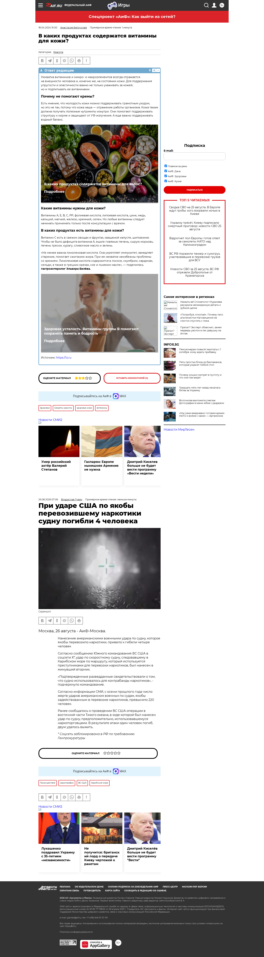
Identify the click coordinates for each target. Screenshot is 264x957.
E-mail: (168, 150)
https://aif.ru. (71, 926)
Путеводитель (92, 890)
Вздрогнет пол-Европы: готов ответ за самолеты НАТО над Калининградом (194, 241)
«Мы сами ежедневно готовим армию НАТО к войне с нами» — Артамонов (201, 414)
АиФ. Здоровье (177, 176)
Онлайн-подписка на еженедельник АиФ (133, 887)
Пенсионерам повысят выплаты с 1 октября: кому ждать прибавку (200, 351)
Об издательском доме (89, 887)
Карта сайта (112, 890)
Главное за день (177, 166)
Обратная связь (69, 890)
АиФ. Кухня (174, 181)
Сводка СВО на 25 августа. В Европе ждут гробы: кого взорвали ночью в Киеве (194, 211)
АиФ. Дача (174, 171)
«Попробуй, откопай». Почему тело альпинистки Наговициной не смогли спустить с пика (201, 317)
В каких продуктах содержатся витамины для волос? (93, 184)
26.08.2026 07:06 (48, 499)
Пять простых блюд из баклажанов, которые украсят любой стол (200, 363)
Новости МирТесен (179, 429)
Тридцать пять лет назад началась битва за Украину (200, 389)
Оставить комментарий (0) (132, 378)
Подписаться (195, 190)
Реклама (65, 887)
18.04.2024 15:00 (47, 27)
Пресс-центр (170, 887)
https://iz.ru (63, 357)
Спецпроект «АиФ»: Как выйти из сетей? (132, 16)
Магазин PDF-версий (194, 887)
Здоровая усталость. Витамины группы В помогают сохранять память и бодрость (91, 331)
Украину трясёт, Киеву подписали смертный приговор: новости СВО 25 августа (194, 226)
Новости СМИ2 (50, 420)
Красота (58, 52)
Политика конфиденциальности (76, 932)
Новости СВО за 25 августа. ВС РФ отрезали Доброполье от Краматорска (194, 272)
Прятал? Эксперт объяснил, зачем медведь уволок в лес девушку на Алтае (200, 330)
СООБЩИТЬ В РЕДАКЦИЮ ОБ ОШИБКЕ (145, 890)
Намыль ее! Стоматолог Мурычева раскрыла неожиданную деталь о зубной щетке (201, 304)
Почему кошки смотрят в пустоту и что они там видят (200, 376)
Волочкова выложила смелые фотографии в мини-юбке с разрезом (201, 402)
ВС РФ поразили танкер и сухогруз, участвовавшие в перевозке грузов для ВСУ (194, 257)
